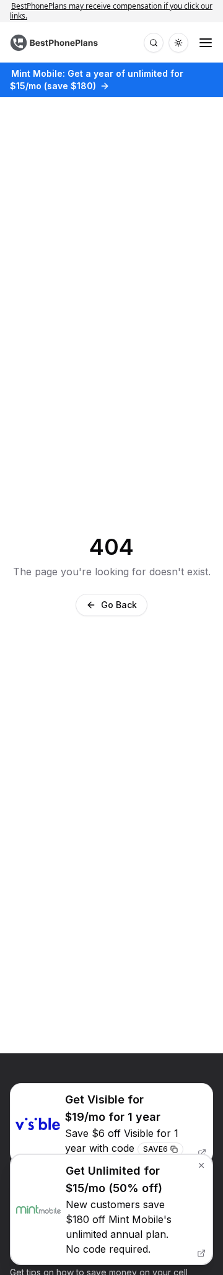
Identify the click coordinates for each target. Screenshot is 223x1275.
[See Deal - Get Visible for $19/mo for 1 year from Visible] (111, 1124)
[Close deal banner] (201, 1165)
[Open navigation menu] (205, 42)
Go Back (119, 604)
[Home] (55, 42)
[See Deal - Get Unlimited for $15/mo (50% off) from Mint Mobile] (111, 1209)
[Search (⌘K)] (154, 43)
